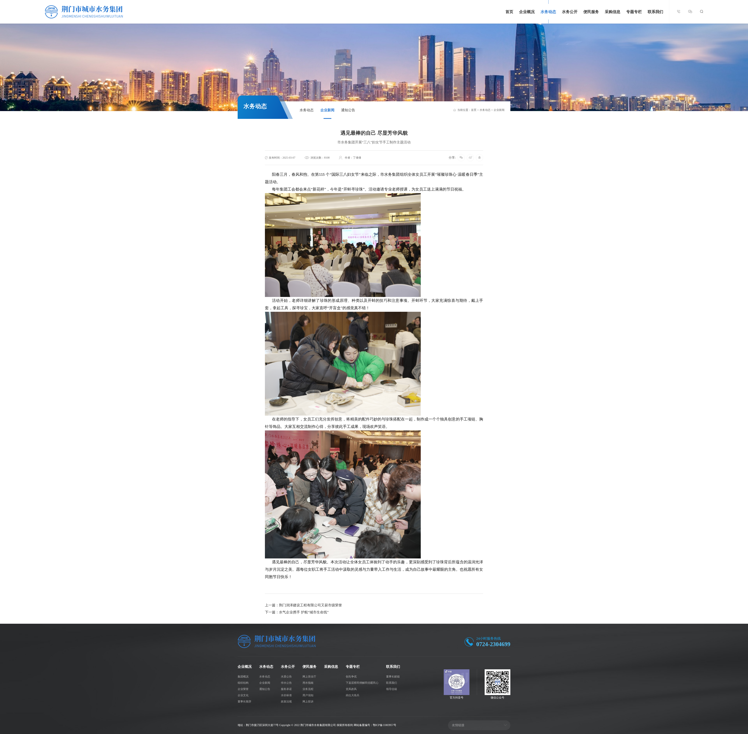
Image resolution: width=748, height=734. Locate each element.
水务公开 (570, 12)
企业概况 (527, 12)
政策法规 (286, 701)
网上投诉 (308, 701)
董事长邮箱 (393, 676)
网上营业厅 (309, 676)
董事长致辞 (244, 701)
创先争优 (351, 676)
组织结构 (243, 682)
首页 (509, 12)
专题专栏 (634, 12)
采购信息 (612, 12)
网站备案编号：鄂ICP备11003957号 (375, 725)
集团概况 (243, 676)
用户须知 (308, 695)
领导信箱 (391, 689)
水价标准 (286, 695)
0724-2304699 (493, 644)
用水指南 (308, 682)
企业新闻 (327, 110)
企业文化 (243, 695)
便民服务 (591, 12)
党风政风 (351, 689)
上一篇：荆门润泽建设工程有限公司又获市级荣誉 (303, 605)
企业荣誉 (243, 689)
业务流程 (308, 689)
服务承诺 (286, 689)
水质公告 (286, 676)
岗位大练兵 (352, 695)
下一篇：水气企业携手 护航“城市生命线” (297, 612)
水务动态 (548, 12)
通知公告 (348, 110)
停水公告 (286, 682)
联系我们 (655, 12)
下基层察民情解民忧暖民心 (362, 682)
